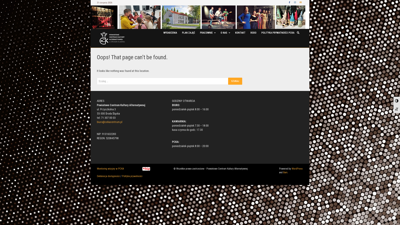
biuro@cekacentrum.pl (109, 122)
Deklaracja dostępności (108, 176)
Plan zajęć (188, 32)
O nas (224, 32)
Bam (285, 172)
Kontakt (240, 32)
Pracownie (206, 32)
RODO (253, 32)
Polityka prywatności (132, 176)
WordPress (297, 168)
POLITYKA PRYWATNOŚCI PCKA (277, 32)
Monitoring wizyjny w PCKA (110, 168)
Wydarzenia (170, 32)
